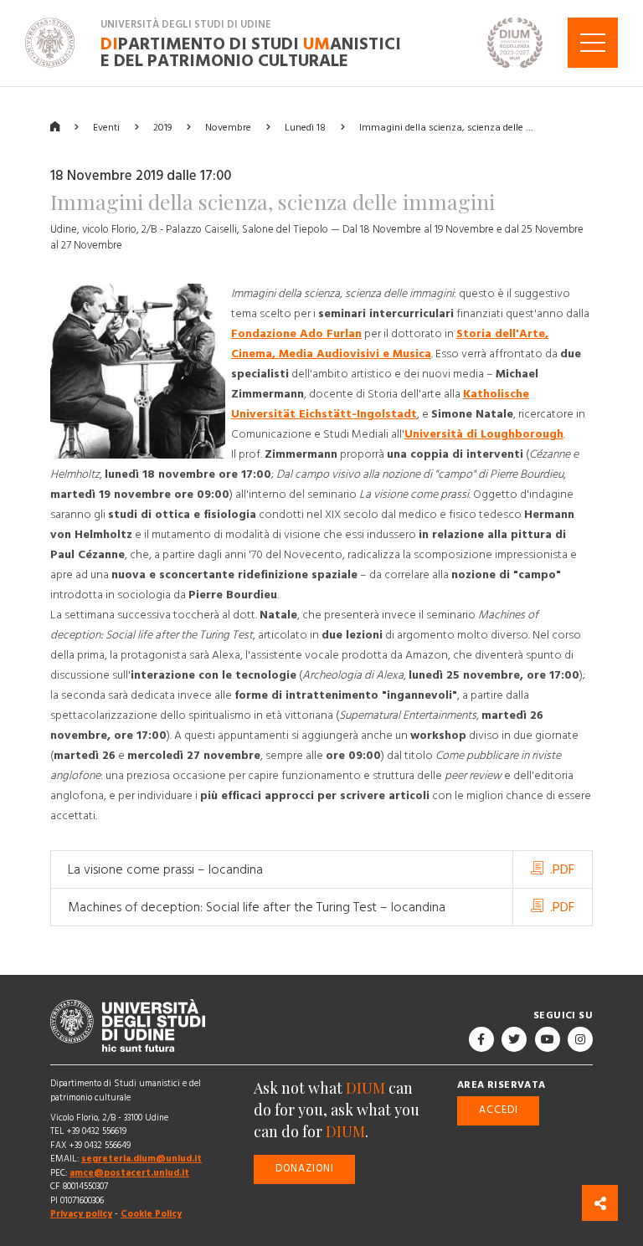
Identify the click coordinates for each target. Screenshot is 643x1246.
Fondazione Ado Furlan (296, 334)
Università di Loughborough (483, 434)
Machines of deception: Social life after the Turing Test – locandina (256, 907)
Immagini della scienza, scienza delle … (446, 127)
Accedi (498, 1110)
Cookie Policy (151, 1214)
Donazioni (304, 1168)
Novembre (228, 127)
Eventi (106, 127)
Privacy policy (81, 1214)
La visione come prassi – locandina (165, 869)
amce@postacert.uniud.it (129, 1173)
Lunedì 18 (305, 127)
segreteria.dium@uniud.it (141, 1158)
